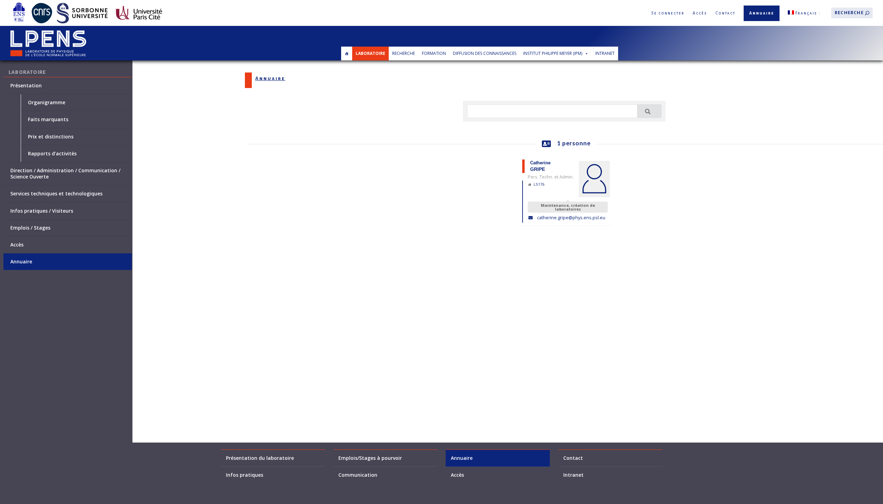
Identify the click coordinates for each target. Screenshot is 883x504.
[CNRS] (41, 4)
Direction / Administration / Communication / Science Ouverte (65, 173)
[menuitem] (804, 13)
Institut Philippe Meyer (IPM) (552, 53)
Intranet (605, 53)
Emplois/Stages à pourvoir (370, 458)
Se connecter (667, 13)
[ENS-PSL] (18, 4)
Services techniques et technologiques (56, 194)
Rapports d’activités (52, 154)
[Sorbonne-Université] (82, 4)
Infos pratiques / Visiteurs (41, 211)
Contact (725, 13)
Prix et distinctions (50, 137)
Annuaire (761, 13)
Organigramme (46, 102)
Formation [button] (434, 53)
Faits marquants (48, 119)
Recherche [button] (403, 53)
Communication (357, 475)
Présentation (26, 86)
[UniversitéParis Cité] (139, 4)
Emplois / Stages (30, 228)
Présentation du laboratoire (260, 458)
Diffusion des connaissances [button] (484, 53)
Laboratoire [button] (370, 53)
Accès (700, 13)
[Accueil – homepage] (346, 53)
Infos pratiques (244, 475)
